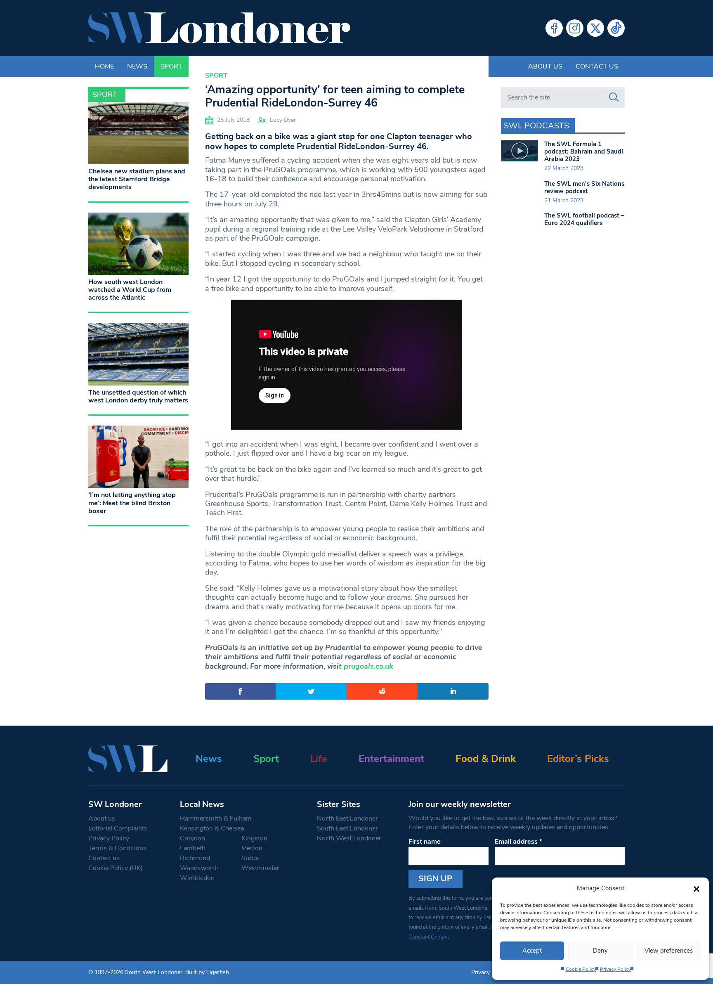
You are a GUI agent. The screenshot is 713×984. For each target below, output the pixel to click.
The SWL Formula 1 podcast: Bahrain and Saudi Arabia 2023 (583, 151)
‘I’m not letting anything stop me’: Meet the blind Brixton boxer (132, 502)
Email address (518, 841)
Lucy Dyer (283, 120)
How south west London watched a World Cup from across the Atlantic (129, 289)
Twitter (595, 28)
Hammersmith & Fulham (216, 818)
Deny (600, 950)
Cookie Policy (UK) (115, 868)
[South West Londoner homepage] (219, 28)
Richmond (195, 858)
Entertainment (391, 759)
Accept (532, 950)
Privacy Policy (615, 969)
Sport (216, 75)
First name (424, 841)
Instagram (574, 28)
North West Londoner (349, 838)
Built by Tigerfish (207, 972)
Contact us (597, 66)
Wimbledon (197, 877)
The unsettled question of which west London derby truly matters (138, 396)
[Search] (614, 97)
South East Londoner (347, 828)
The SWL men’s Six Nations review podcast (584, 187)
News (209, 759)
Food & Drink (486, 759)
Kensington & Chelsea (212, 828)
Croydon (192, 838)
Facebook (554, 28)
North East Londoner (347, 818)
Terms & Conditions (117, 848)
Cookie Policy (581, 969)
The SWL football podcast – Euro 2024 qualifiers (584, 219)
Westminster (260, 868)
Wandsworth (199, 868)
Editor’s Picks (578, 759)
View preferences (669, 950)
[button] (696, 888)
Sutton (251, 858)
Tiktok (616, 28)
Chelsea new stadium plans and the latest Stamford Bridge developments (136, 179)
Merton (251, 848)
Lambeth (192, 848)
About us (545, 66)
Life (318, 759)
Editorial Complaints (117, 828)
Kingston (254, 838)
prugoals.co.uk (368, 666)
